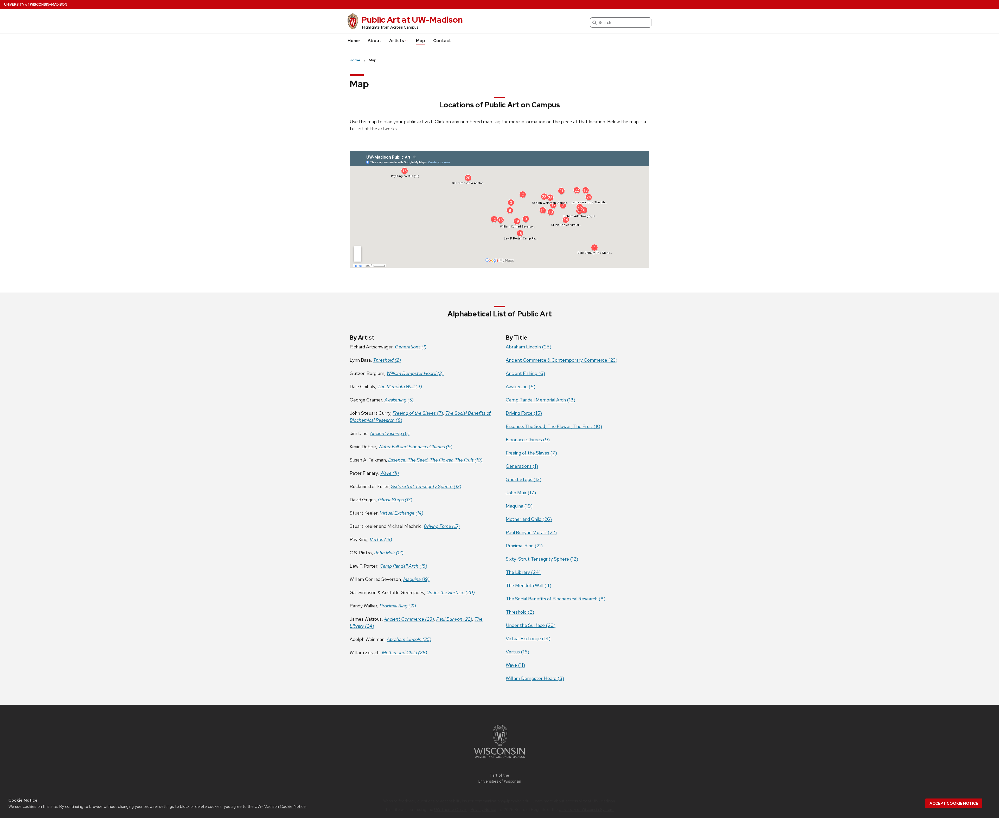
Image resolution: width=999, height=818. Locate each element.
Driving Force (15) (442, 526)
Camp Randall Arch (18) (403, 566)
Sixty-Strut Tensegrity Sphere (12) (426, 486)
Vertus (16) (381, 539)
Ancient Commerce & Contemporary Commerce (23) (561, 360)
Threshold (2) (387, 360)
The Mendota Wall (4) (399, 386)
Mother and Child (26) (404, 652)
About (374, 40)
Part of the (499, 778)
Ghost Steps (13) (395, 500)
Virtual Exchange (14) (401, 513)
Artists (396, 40)
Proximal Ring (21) (398, 606)
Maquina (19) (416, 579)
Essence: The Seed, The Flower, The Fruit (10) (435, 460)
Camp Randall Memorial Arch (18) (540, 400)
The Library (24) (523, 572)
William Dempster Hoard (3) (415, 373)
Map (420, 40)
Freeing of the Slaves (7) (418, 413)
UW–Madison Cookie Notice (280, 806)
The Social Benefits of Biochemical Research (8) (555, 599)
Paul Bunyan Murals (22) (531, 532)
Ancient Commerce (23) (409, 619)
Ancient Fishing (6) (389, 433)
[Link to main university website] (499, 759)
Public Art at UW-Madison (412, 19)
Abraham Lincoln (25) (409, 639)
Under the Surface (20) (450, 592)
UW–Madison (35, 4)
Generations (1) (522, 466)
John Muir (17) (389, 553)
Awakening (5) (399, 400)
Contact (442, 40)
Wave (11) (389, 473)
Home (354, 40)
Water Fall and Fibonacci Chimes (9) (415, 447)
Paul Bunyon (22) (454, 619)
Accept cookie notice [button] (954, 803)
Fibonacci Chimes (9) (528, 440)
